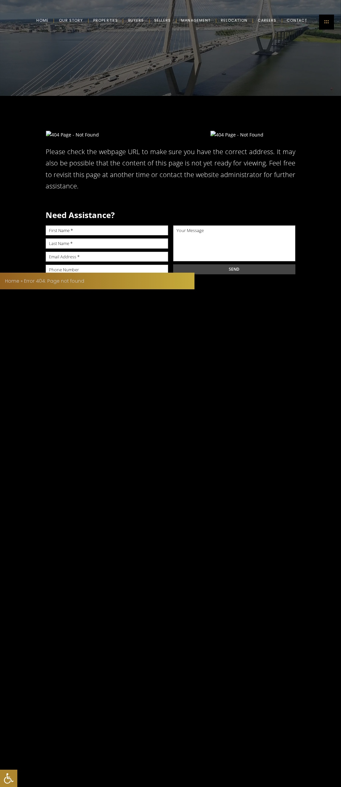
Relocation (234, 20)
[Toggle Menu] (326, 22)
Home (42, 20)
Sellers (162, 20)
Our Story (71, 20)
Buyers (136, 20)
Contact (297, 20)
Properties (105, 20)
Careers (267, 20)
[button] (8, 778)
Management (195, 20)
